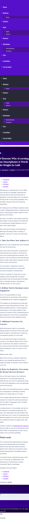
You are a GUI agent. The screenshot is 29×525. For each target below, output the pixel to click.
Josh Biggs (5, 170)
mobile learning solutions (21, 426)
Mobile (12, 170)
